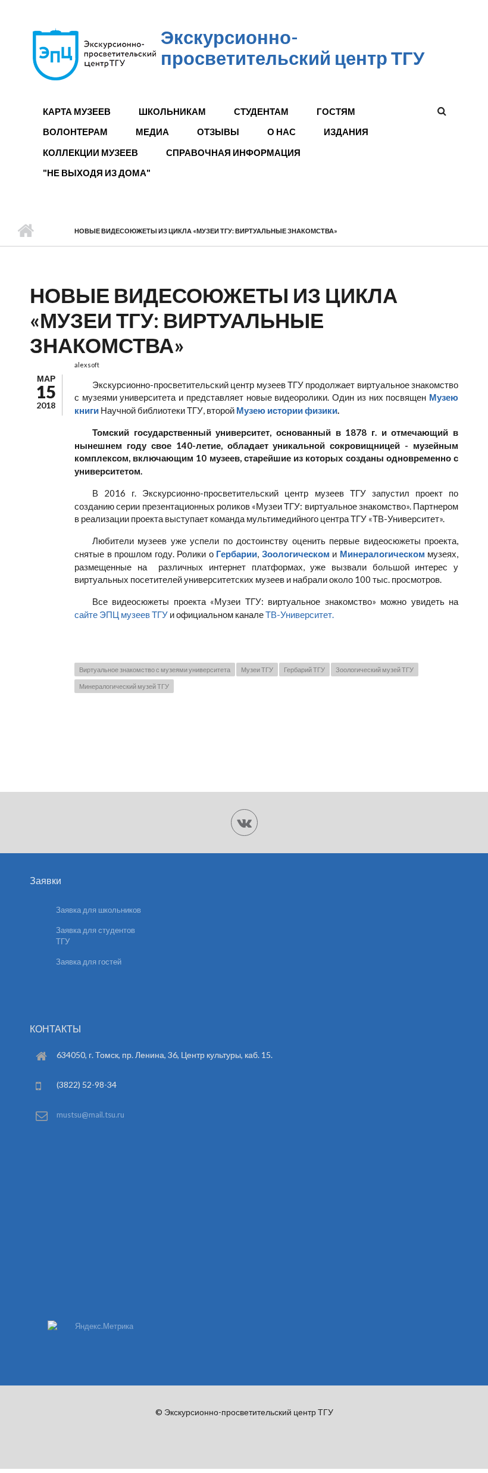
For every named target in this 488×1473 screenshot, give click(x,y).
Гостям (336, 111)
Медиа (152, 131)
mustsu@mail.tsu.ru (90, 1114)
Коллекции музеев (90, 152)
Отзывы (218, 131)
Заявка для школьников (98, 910)
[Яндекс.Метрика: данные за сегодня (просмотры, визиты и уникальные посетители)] (90, 1326)
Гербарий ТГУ (304, 669)
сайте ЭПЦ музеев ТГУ (121, 614)
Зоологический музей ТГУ (375, 669)
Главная (25, 231)
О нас (281, 131)
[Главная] (94, 79)
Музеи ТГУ (257, 669)
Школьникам (172, 111)
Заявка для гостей (88, 961)
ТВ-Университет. (299, 614)
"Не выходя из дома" (97, 172)
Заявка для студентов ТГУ (95, 935)
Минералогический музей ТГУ (124, 686)
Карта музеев (77, 111)
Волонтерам (75, 131)
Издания (346, 131)
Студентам (261, 111)
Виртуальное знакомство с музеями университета (154, 669)
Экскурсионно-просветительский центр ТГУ (292, 47)
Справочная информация (233, 152)
